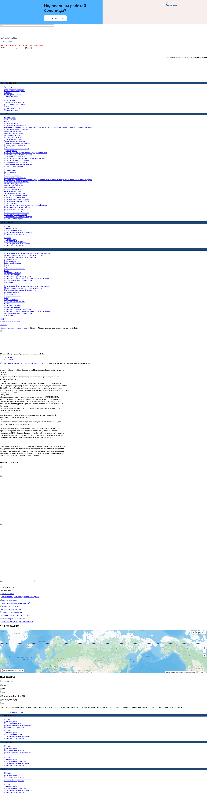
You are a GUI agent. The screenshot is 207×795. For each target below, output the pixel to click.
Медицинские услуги (12, 135)
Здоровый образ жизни (12, 263)
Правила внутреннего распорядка (16, 129)
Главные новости (22, 328)
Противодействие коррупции (15, 230)
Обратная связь (10, 118)
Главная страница (7, 328)
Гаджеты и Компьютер (12, 273)
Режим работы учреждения (14, 131)
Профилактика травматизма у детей (17, 277)
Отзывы (7, 121)
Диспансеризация (10, 151)
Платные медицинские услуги (15, 162)
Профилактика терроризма (14, 234)
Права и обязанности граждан (15, 145)
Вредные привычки (11, 261)
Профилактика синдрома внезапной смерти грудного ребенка (27, 278)
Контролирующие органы (13, 133)
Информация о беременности (15, 125)
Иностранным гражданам (13, 166)
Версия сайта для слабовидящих (15, 45)
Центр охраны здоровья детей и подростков (20, 257)
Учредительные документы (14, 89)
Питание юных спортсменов (14, 269)
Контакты (3, 325)
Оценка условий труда (12, 95)
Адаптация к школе (11, 259)
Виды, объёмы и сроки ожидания (16, 147)
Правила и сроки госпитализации (16, 160)
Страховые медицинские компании (17, 143)
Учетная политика (11, 97)
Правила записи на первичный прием (18, 155)
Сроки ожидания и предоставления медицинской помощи (25, 153)
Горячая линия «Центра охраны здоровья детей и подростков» (27, 253)
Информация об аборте (12, 123)
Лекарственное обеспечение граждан (18, 164)
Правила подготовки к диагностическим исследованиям (25, 158)
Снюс (6, 271)
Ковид (6, 265)
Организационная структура (14, 91)
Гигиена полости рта (12, 275)
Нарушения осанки (11, 267)
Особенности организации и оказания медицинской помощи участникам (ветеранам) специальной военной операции (48, 127)
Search (2, 48)
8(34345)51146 (6, 41)
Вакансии (8, 93)
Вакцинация (8, 282)
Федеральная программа (13, 139)
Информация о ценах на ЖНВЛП (16, 149)
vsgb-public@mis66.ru (9, 38)
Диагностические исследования (16, 157)
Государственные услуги (13, 137)
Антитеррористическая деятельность (17, 232)
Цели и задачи (9, 87)
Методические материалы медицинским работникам (23, 255)
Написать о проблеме (55, 18)
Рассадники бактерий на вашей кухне (18, 280)
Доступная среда (10, 228)
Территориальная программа (14, 141)
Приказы (7, 226)
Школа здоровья (10, 120)
